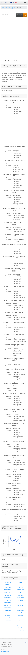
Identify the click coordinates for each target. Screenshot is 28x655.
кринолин (20, 605)
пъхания (7, 625)
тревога (7, 633)
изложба (20, 600)
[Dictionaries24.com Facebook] (26, 642)
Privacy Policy (5, 651)
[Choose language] (19, 15)
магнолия (8, 610)
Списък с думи (10, 8)
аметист (20, 582)
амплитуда (7, 592)
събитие (7, 630)
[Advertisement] (14, 37)
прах (20, 620)
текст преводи (20, 630)
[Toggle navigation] (25, 2)
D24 (3, 8)
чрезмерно (20, 633)
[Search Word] (25, 15)
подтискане (20, 615)
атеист (20, 592)
